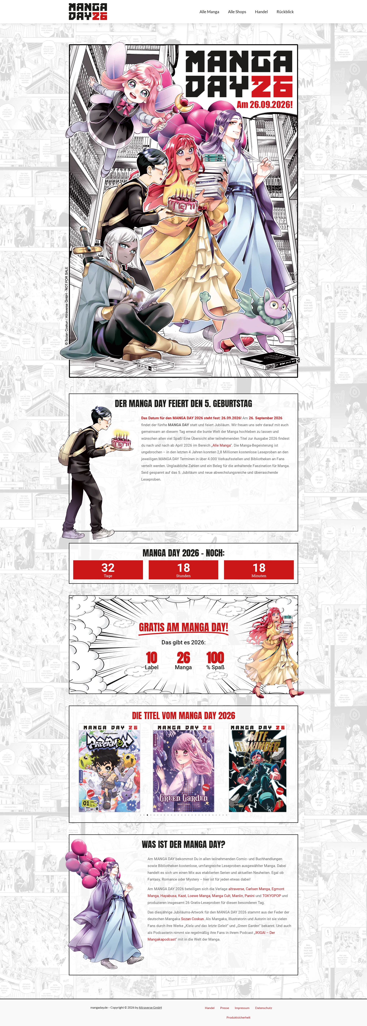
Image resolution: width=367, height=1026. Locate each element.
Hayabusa (168, 896)
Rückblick (285, 11)
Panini (250, 896)
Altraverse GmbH (150, 1007)
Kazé (182, 896)
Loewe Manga (199, 896)
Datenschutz (263, 1008)
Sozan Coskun (192, 919)
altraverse (236, 889)
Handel (261, 11)
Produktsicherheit (238, 1017)
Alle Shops (237, 11)
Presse (224, 1008)
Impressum (242, 1008)
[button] (140, 815)
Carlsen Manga (258, 889)
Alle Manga (209, 11)
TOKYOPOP (271, 896)
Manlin (237, 896)
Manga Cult (221, 896)
